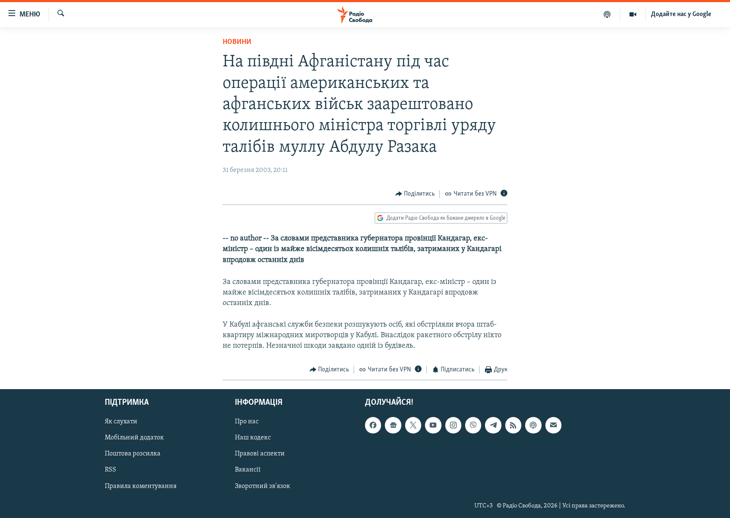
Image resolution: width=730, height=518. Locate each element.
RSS (110, 469)
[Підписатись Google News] (393, 425)
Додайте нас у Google (681, 14)
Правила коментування (141, 486)
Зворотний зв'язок (262, 486)
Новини (237, 42)
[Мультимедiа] (633, 14)
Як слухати (121, 421)
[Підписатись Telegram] (493, 425)
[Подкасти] (607, 14)
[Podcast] (533, 425)
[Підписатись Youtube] (433, 425)
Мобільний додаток (134, 437)
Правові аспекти (260, 453)
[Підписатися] (553, 425)
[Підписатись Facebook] (373, 425)
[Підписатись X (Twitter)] (413, 425)
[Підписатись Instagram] (453, 425)
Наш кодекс (253, 437)
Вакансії (248, 469)
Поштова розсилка (133, 453)
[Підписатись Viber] (473, 425)
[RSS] (513, 425)
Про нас (247, 421)
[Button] (415, 193)
